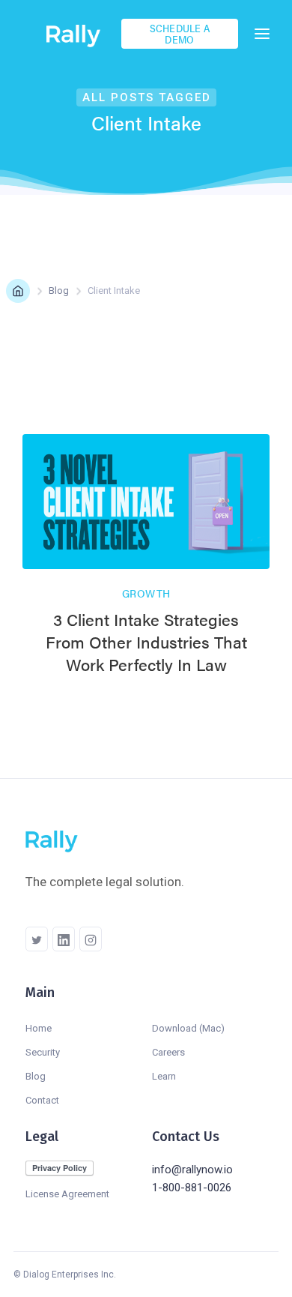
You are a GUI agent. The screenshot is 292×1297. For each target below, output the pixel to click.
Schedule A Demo (180, 33)
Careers (168, 1052)
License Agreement (67, 1194)
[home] (77, 33)
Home (38, 1028)
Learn (164, 1076)
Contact (42, 1100)
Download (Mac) (188, 1028)
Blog (59, 290)
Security (42, 1052)
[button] (262, 33)
